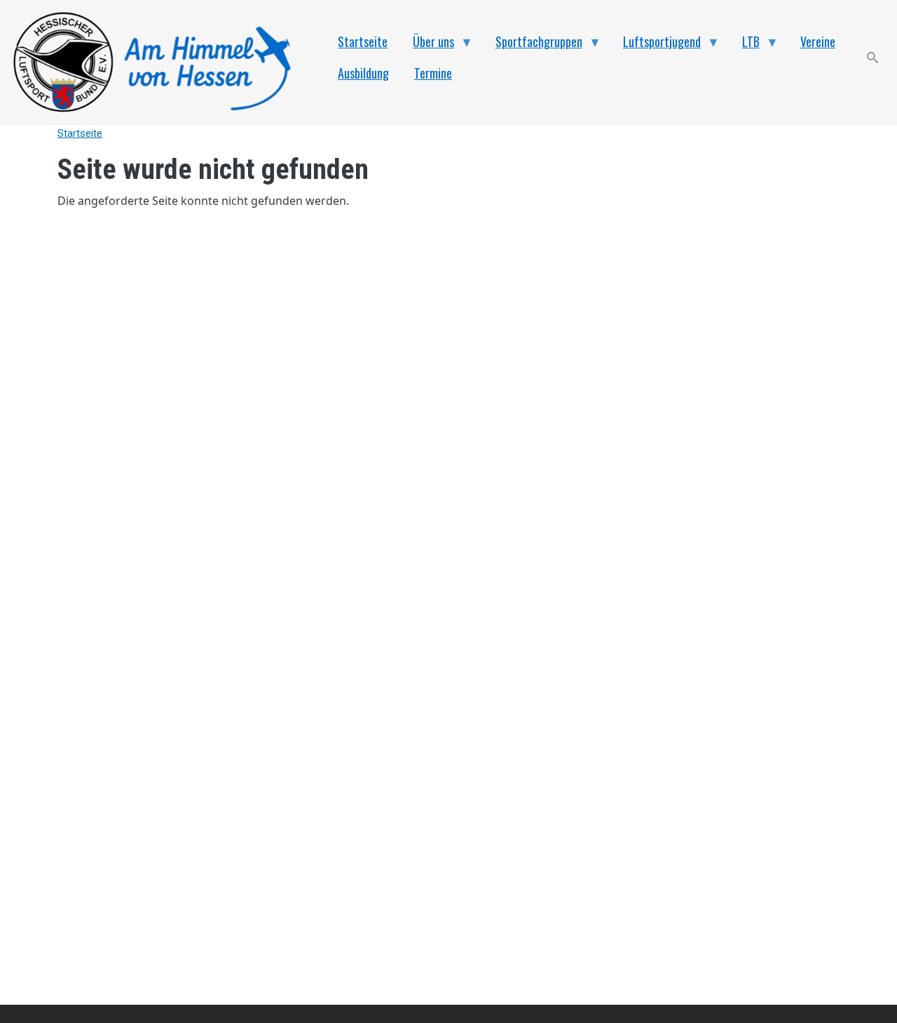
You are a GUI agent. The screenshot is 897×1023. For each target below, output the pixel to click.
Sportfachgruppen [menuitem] (532, 45)
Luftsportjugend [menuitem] (655, 45)
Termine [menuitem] (433, 73)
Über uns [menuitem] (427, 45)
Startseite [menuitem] (363, 41)
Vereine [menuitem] (817, 41)
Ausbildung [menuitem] (363, 73)
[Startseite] (160, 63)
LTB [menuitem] (745, 45)
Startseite (79, 133)
